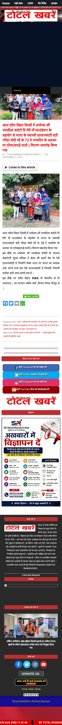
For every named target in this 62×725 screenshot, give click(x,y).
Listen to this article (22, 167)
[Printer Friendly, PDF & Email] (31, 296)
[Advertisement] (31, 54)
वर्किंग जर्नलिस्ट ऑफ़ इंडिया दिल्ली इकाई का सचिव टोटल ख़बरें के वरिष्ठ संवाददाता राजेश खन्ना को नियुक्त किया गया (31, 644)
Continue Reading (31, 575)
